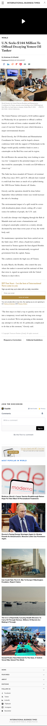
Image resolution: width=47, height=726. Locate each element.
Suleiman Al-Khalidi (11, 57)
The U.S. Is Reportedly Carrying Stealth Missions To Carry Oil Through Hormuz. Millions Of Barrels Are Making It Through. (21, 620)
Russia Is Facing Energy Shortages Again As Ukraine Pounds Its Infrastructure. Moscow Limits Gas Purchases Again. (23, 536)
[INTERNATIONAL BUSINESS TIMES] (23, 3)
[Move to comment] (29, 64)
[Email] (25, 64)
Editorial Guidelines (34, 340)
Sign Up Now (13, 452)
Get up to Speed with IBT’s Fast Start (32, 448)
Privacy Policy (22, 304)
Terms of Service (9, 304)
